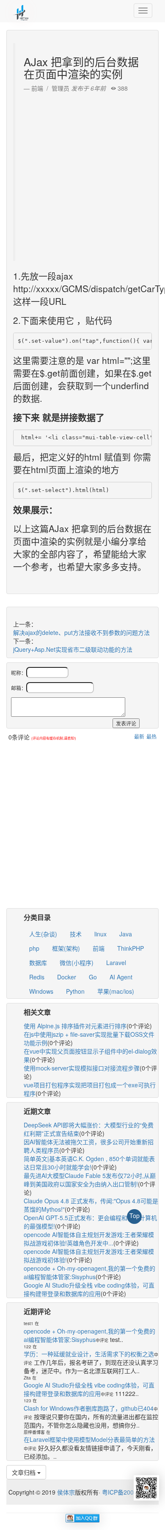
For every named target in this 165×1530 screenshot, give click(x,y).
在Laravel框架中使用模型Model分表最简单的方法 (89, 1439)
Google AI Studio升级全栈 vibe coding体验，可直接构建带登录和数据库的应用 (89, 1289)
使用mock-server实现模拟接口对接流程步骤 (82, 1068)
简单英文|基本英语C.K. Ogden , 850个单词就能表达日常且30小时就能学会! (89, 1162)
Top (134, 1215)
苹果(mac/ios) (115, 991)
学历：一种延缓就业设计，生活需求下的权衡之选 (89, 1354)
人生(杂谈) (43, 934)
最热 (151, 736)
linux (100, 934)
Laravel (116, 962)
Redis (36, 977)
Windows (41, 991)
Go (93, 977)
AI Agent (121, 977)
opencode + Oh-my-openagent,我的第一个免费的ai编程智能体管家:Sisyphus (89, 1272)
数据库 (38, 962)
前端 (98, 948)
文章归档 (24, 1472)
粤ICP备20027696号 (129, 1492)
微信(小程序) (77, 962)
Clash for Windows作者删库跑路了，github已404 (89, 1408)
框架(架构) (66, 948)
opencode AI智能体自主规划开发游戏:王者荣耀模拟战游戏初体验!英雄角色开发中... (89, 1238)
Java (125, 934)
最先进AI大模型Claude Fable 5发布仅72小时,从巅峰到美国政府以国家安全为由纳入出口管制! (90, 1179)
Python (75, 991)
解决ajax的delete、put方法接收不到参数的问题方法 (81, 632)
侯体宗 (65, 1492)
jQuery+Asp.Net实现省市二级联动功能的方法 (72, 649)
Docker (66, 977)
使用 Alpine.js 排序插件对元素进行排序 (75, 1026)
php (34, 948)
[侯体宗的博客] (21, 10)
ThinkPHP (130, 948)
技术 (76, 934)
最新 (139, 736)
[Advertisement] (82, 174)
